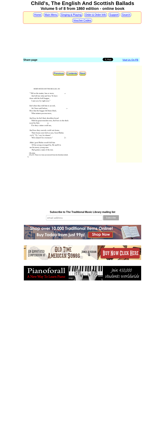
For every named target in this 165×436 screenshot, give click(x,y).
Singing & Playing (71, 14)
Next (82, 73)
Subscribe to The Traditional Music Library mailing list (82, 212)
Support (113, 14)
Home (37, 14)
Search (126, 14)
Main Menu (51, 14)
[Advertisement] (81, 30)
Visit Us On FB (130, 59)
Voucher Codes (82, 20)
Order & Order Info (95, 14)
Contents (72, 73)
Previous (59, 73)
